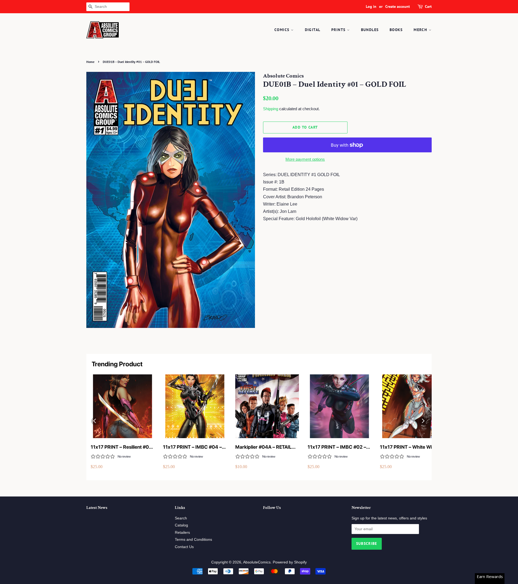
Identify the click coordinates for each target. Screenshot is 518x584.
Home (90, 62)
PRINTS (339, 29)
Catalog (181, 525)
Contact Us (184, 547)
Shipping (270, 108)
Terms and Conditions (193, 540)
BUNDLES (370, 29)
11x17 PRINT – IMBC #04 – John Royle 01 (192, 447)
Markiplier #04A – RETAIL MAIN (263, 447)
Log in (371, 6)
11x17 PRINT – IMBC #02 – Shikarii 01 (337, 447)
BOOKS (396, 29)
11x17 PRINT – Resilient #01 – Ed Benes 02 (121, 447)
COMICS (282, 29)
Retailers (182, 533)
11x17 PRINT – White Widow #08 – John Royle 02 (410, 447)
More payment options (305, 159)
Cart (428, 6)
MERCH (421, 29)
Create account (397, 6)
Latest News (96, 507)
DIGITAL (313, 29)
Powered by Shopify (290, 562)
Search (181, 518)
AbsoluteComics (257, 562)
